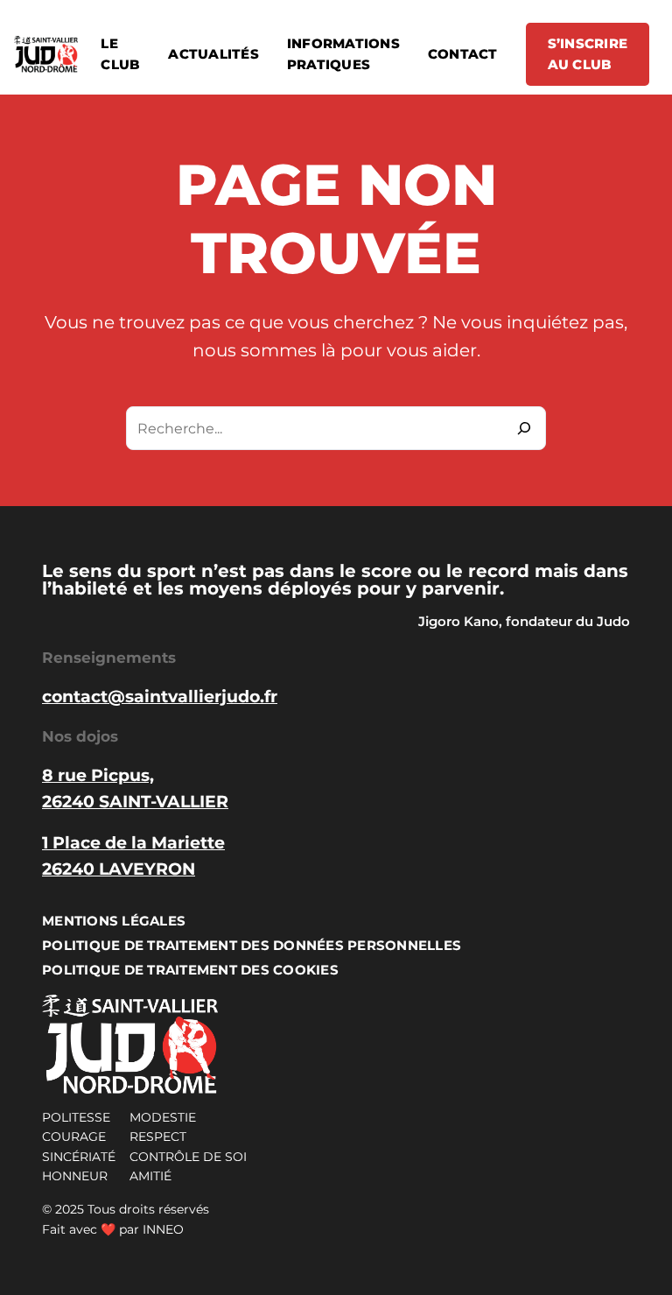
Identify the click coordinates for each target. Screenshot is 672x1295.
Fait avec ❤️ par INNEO (113, 1229)
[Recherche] (524, 428)
